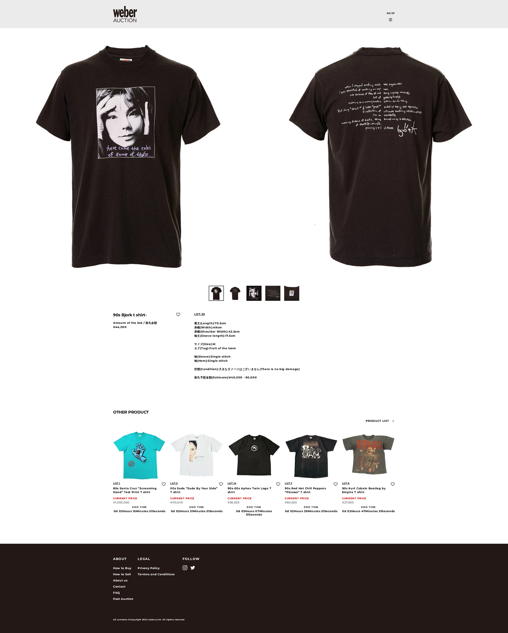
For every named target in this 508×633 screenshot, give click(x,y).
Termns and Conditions (156, 574)
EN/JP (391, 13)
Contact (119, 586)
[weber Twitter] (192, 567)
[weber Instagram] (185, 567)
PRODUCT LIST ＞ (380, 421)
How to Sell (122, 574)
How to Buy (122, 568)
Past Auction (123, 599)
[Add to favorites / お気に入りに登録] (178, 314)
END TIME (139, 506)
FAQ (116, 593)
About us (120, 580)
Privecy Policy (149, 568)
